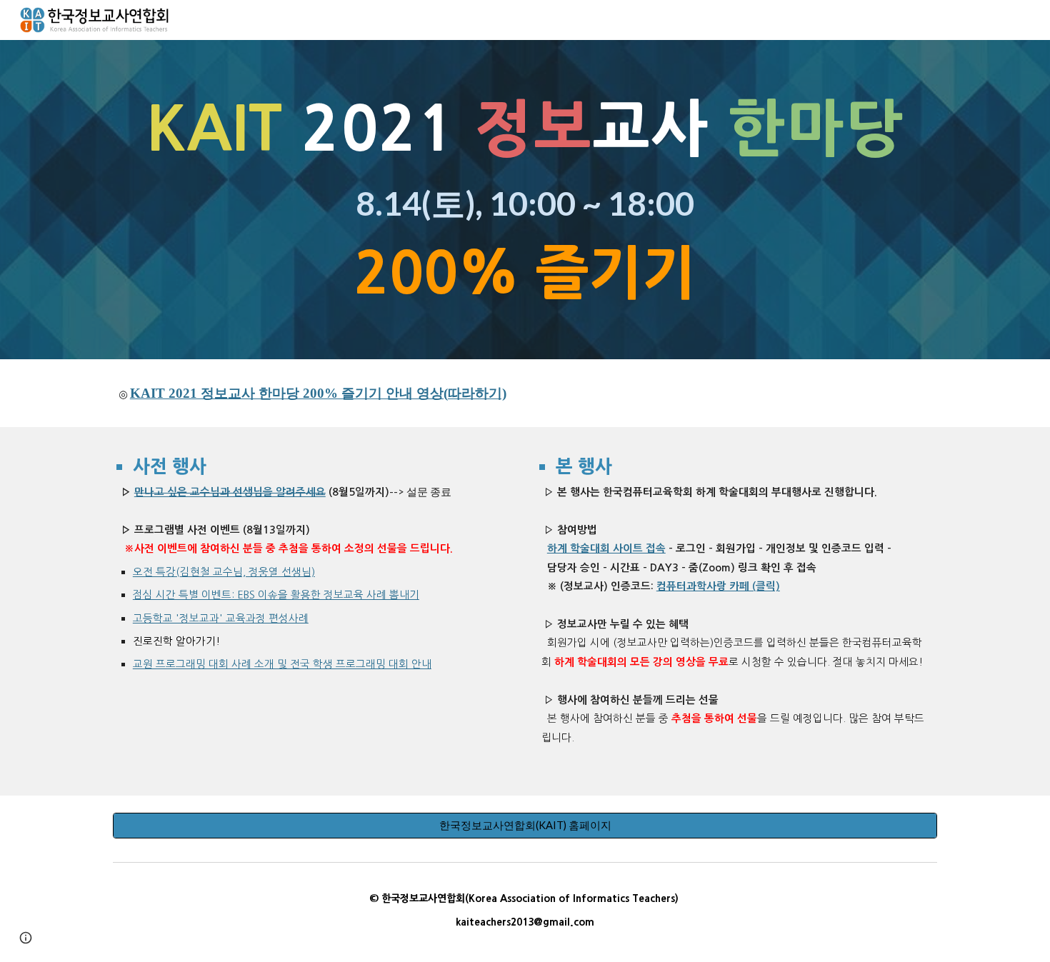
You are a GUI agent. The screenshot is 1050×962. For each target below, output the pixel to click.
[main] (525, 199)
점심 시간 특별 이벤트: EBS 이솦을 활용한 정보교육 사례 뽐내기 (276, 594)
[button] (26, 938)
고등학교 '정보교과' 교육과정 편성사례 (221, 618)
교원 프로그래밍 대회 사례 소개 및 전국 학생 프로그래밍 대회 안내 (282, 663)
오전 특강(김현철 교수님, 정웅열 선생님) (224, 571)
